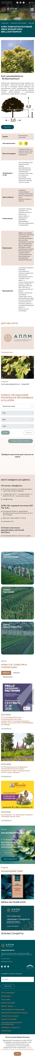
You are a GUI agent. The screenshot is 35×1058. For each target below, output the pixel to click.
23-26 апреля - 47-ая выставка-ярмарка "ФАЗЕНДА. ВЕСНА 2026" (17, 815)
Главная (4, 23)
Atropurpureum (7, 352)
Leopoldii (4, 381)
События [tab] (16, 673)
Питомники (6, 996)
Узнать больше (8, 852)
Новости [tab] (6, 673)
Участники (5, 999)
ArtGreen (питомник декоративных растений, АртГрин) (12, 530)
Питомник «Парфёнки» (12, 486)
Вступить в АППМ (6, 2)
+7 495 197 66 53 (5, 958)
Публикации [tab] (7, 677)
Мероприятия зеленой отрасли (14, 1013)
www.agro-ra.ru (8, 521)
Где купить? (7, 127)
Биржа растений (8, 1003)
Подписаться (8, 986)
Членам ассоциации (9, 1016)
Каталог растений (18, 23)
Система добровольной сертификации (11, 1023)
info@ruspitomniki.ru (6, 961)
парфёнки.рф (7, 499)
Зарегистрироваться (10, 859)
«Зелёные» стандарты (10, 1027)
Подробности (6, 728)
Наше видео (6, 1031)
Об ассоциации (7, 993)
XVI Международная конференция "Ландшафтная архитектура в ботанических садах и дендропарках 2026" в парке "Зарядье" (15, 769)
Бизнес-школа (7, 1006)
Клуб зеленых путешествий (12, 1009)
